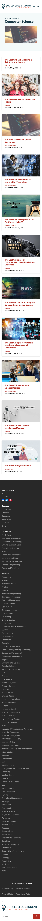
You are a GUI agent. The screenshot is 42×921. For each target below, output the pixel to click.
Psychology (6, 818)
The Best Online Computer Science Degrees (17, 386)
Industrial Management (11, 735)
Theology (5, 857)
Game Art (6, 689)
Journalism (6, 755)
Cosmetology (7, 613)
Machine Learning (9, 765)
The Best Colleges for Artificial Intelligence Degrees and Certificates (19, 345)
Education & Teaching (10, 548)
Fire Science (7, 679)
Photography (7, 808)
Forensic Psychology (10, 683)
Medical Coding (8, 775)
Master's (5, 513)
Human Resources (9, 716)
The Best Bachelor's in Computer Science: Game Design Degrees (20, 303)
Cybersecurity (7, 633)
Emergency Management (12, 653)
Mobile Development (10, 782)
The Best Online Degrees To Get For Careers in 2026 (19, 220)
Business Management (11, 600)
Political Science (8, 811)
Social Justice (7, 834)
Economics (6, 640)
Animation (6, 580)
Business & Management (11, 538)
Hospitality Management (12, 712)
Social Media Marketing (11, 838)
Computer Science (9, 610)
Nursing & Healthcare (10, 558)
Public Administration (10, 821)
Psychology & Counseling (12, 561)
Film (3, 673)
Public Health (7, 824)
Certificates (6, 522)
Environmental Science (11, 663)
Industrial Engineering (10, 732)
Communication (8, 607)
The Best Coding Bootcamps (18, 465)
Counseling (6, 617)
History (5, 706)
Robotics (5, 828)
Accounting (6, 577)
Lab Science (7, 758)
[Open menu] (33, 6)
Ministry (5, 778)
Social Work (6, 841)
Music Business (8, 788)
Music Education (8, 791)
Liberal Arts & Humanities (12, 555)
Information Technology (11, 739)
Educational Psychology (11, 646)
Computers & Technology (12, 541)
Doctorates (6, 509)
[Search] (36, 916)
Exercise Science (9, 666)
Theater (5, 854)
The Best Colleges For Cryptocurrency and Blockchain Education (20, 262)
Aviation (5, 587)
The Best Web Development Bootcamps (18, 140)
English (5, 659)
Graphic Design (8, 696)
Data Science (7, 636)
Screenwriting (7, 831)
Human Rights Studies (11, 719)
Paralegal (5, 801)
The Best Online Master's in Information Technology (18, 180)
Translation (6, 861)
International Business (10, 745)
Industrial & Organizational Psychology (17, 729)
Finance (5, 676)
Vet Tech (5, 864)
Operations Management (12, 798)
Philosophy (6, 805)
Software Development (11, 844)
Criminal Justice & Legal (11, 545)
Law (3, 762)
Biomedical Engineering (11, 593)
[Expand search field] (37, 6)
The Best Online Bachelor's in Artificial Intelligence (18, 60)
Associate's (6, 519)
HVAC (4, 551)
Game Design (7, 692)
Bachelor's (6, 516)
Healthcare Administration (12, 699)
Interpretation (7, 752)
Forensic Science (8, 686)
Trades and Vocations (10, 568)
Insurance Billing (8, 742)
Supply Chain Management (13, 851)
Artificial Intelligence (10, 584)
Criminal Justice (8, 620)
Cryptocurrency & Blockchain (14, 626)
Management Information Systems (16, 768)
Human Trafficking (9, 722)
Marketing (6, 772)
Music (4, 785)
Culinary (5, 630)
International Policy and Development (17, 749)
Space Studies (7, 848)
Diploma (5, 526)
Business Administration (11, 597)
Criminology (7, 623)
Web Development (9, 867)
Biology (5, 590)
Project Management (10, 815)
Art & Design (7, 535)
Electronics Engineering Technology (16, 650)
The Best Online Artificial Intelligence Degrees (17, 426)
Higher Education (9, 702)
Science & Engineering (11, 565)
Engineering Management (12, 656)
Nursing (5, 795)
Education (6, 643)
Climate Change (8, 603)
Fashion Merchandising (11, 669)
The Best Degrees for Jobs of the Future (20, 100)
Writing (4, 871)
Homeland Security (9, 709)
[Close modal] (2, 901)
